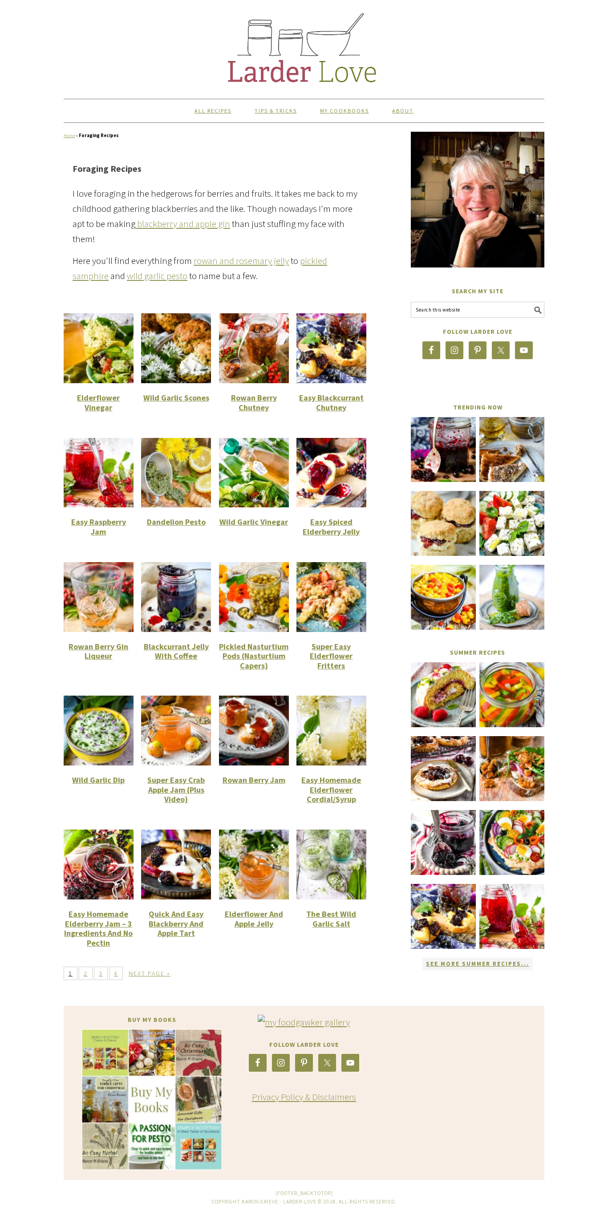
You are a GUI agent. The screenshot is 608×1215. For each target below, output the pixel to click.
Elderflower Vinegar (98, 403)
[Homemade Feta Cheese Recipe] (511, 523)
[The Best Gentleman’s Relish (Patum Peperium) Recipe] (511, 449)
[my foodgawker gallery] (304, 1022)
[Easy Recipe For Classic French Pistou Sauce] (511, 597)
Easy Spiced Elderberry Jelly (331, 527)
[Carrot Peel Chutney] (511, 768)
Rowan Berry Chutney (254, 403)
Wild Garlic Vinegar (253, 522)
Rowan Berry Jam (254, 780)
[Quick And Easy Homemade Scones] (443, 523)
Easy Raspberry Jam (98, 527)
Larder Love (304, 45)
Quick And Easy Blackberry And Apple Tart (176, 923)
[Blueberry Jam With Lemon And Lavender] (443, 842)
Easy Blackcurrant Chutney (331, 403)
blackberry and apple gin (182, 224)
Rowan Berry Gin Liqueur (98, 651)
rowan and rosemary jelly (241, 261)
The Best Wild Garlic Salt (331, 919)
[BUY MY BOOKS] (151, 1099)
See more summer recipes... (477, 964)
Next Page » (149, 973)
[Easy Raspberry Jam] (511, 916)
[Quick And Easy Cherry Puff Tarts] (443, 768)
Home (69, 135)
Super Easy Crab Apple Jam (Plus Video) (176, 789)
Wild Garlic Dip (98, 780)
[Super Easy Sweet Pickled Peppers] (511, 694)
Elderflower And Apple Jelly (254, 919)
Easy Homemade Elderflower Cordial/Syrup (331, 789)
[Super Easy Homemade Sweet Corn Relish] (443, 597)
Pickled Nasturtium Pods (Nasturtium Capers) (253, 656)
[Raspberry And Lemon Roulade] (443, 694)
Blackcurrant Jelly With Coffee (176, 651)
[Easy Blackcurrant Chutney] (443, 916)
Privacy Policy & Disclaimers (304, 1097)
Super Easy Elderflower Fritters (331, 656)
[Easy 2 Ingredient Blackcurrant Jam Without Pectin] (443, 449)
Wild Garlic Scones (176, 398)
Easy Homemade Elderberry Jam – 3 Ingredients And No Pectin (98, 928)
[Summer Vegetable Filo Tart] (511, 842)
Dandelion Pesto (176, 522)
